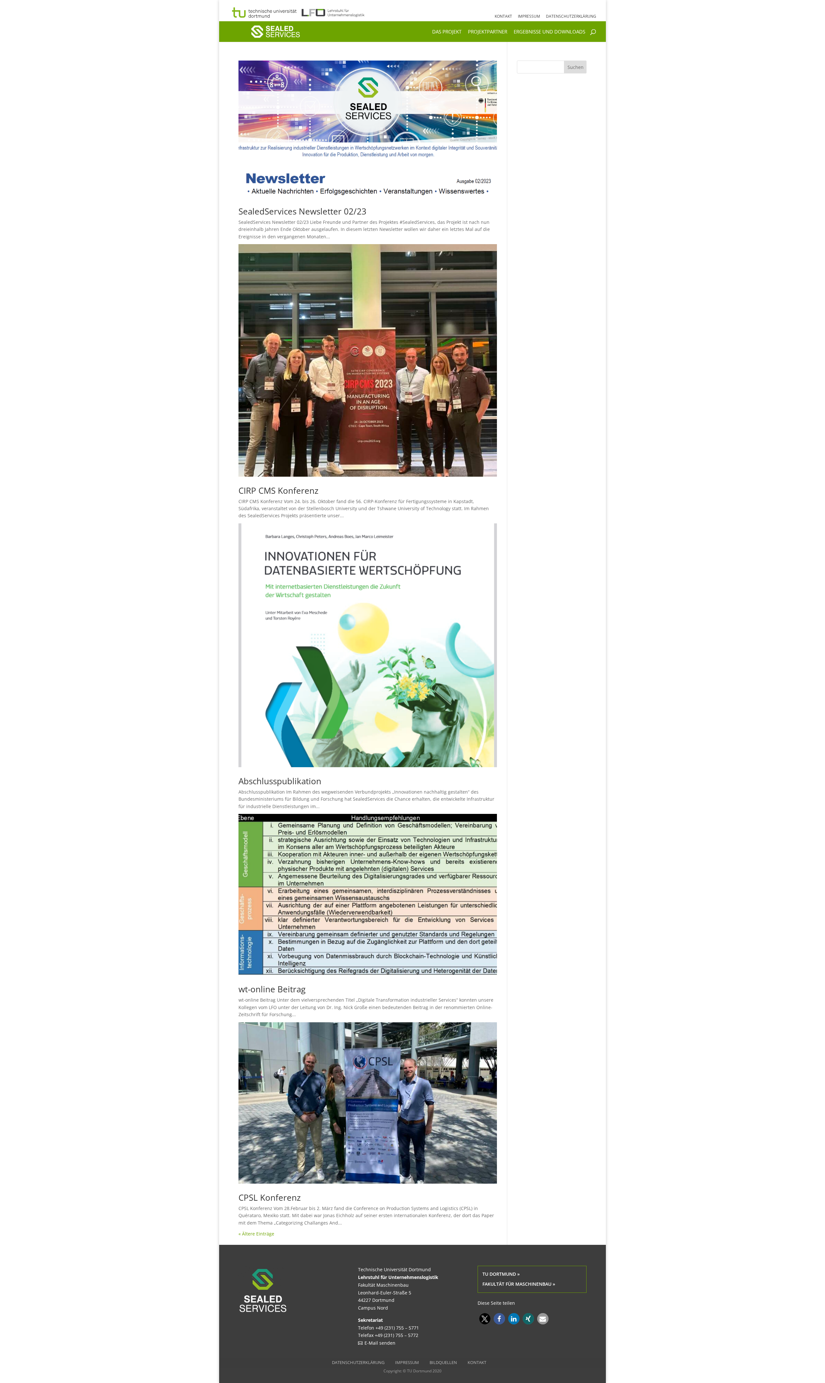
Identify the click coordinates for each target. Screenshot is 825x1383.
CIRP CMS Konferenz (278, 490)
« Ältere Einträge (256, 1234)
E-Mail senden (379, 1343)
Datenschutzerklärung (571, 16)
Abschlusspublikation (279, 781)
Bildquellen (443, 1362)
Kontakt (503, 16)
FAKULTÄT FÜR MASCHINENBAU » (518, 1284)
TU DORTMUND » (501, 1274)
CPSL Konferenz (269, 1197)
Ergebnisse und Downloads (549, 32)
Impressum (529, 16)
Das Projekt (446, 32)
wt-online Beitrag (272, 989)
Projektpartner (487, 32)
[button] (484, 1318)
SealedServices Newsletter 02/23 (302, 211)
